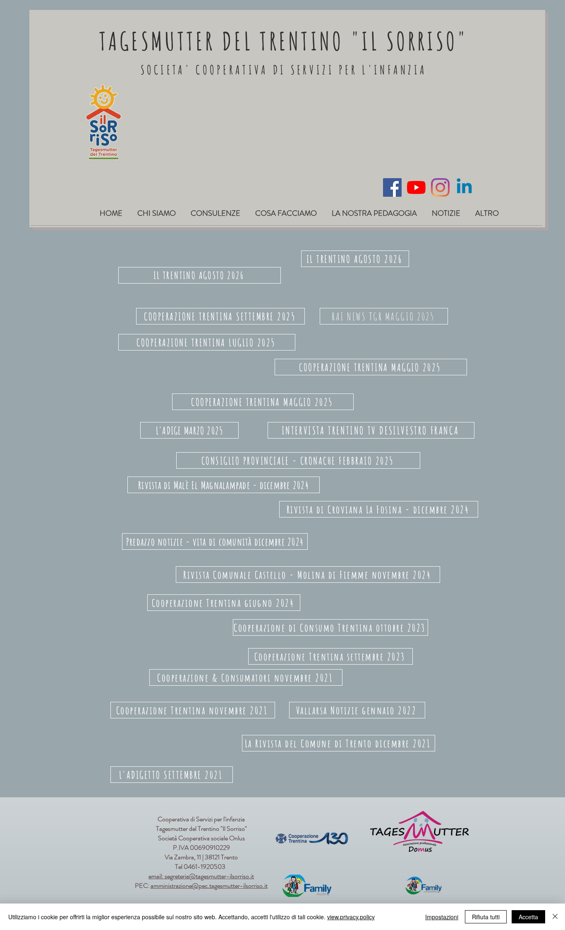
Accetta (528, 917)
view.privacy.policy (351, 917)
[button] (156, 210)
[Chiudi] (555, 916)
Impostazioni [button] (441, 917)
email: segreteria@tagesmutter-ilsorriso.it (201, 876)
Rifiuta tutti (486, 917)
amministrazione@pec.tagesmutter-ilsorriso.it (209, 885)
